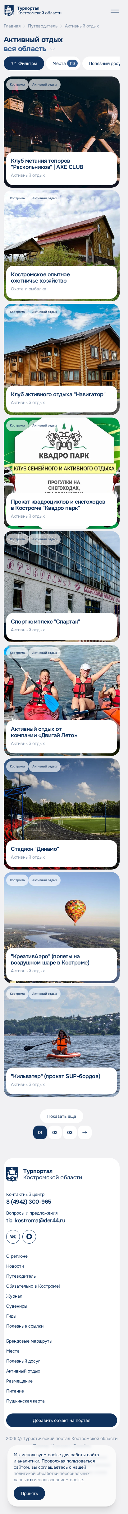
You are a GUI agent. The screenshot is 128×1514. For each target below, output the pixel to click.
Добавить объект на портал (61, 1420)
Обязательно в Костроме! (33, 1286)
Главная (12, 25)
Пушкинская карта (25, 1401)
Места (13, 1351)
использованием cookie (58, 1479)
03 (70, 1132)
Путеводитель (42, 25)
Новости (15, 1266)
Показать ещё (61, 1116)
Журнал (14, 1296)
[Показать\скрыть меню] (115, 11)
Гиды (11, 1316)
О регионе (17, 1256)
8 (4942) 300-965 (28, 1202)
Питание (15, 1391)
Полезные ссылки (24, 1326)
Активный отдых (23, 1371)
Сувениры (16, 1306)
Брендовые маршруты (29, 1341)
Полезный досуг (23, 1361)
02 (54, 1132)
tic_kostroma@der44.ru (35, 1220)
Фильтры (27, 63)
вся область (25, 49)
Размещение (19, 1381)
